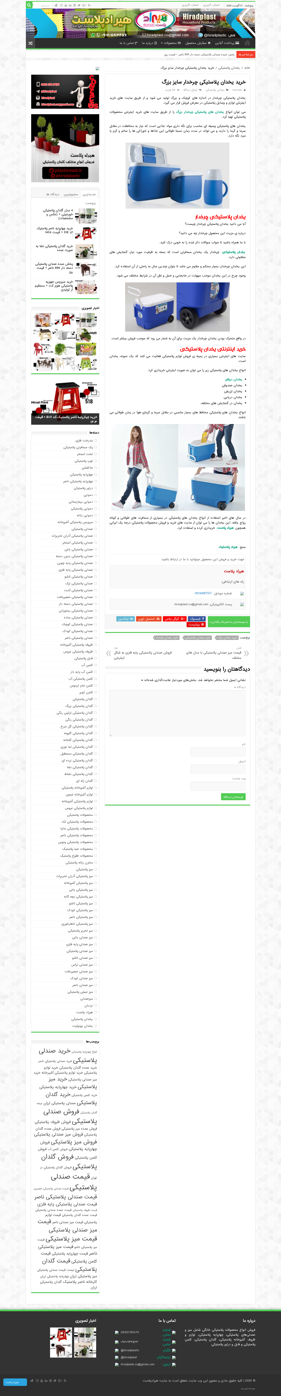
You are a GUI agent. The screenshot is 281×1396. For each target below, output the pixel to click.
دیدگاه (240, 687)
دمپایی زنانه (85, 515)
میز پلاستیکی (84, 869)
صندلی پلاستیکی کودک (78, 631)
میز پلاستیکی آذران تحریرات (74, 876)
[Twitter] (79, 5)
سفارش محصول (196, 43)
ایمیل (242, 761)
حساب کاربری (211, 5)
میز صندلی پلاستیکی (80, 951)
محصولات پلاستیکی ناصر (76, 835)
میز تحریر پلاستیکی (80, 930)
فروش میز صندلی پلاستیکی (58, 1134)
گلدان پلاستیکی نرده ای (77, 760)
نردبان (89, 1005)
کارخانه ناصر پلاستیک (80, 1282)
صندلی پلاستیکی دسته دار (76, 603)
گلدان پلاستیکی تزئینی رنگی (75, 712)
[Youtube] (66, 5)
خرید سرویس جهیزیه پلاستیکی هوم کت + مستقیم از (204, 54)
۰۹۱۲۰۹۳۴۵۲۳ (129, 1342)
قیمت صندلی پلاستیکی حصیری (51, 1189)
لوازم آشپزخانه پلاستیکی (77, 787)
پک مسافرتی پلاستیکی (78, 447)
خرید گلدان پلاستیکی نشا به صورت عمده (54, 248)
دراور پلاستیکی (83, 488)
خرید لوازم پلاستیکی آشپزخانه (62, 1072)
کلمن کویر (86, 692)
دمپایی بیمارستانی (81, 501)
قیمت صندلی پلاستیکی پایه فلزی (67, 1204)
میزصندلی (86, 998)
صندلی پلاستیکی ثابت (78, 590)
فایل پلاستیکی (83, 658)
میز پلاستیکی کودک (80, 910)
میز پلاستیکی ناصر (81, 917)
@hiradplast (129, 1357)
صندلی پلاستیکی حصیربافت (75, 597)
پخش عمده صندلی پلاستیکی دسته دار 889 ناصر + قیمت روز (54, 268)
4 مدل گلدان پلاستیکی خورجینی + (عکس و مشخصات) (58, 214)
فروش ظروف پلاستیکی (53, 1122)
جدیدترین (89, 194)
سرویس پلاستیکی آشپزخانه (75, 522)
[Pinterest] (74, 5)
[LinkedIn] (70, 5)
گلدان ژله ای (84, 780)
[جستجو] (29, 5)
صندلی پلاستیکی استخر (78, 542)
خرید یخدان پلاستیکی (198, 638)
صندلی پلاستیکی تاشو (79, 576)
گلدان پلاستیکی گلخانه (78, 740)
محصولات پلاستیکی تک (77, 821)
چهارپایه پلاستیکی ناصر (78, 481)
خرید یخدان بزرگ (227, 638)
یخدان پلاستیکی (229, 67)
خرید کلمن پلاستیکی (84, 1095)
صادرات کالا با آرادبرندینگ (248, 1389)
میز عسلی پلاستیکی (80, 992)
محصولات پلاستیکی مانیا (76, 828)
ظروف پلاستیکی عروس (78, 651)
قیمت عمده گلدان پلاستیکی (79, 1215)
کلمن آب (87, 665)
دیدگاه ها (52, 194)
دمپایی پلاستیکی (82, 508)
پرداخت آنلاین (224, 43)
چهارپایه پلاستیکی (81, 474)
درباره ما (147, 43)
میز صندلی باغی (82, 937)
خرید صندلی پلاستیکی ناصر (55, 1061)
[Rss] (89, 5)
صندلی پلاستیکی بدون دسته (74, 556)
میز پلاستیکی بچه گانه (78, 896)
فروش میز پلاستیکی (74, 1142)
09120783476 (130, 1332)
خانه (247, 42)
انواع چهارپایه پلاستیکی (84, 1052)
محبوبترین (71, 194)
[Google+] (84, 5)
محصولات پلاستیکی (80, 815)
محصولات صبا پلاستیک (77, 849)
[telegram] (56, 5)
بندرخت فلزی (84, 440)
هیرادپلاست (151, 1380)
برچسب (90, 203)
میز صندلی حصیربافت (79, 971)
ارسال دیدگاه (190, 90)
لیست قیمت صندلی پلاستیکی (55, 1270)
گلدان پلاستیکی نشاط (78, 774)
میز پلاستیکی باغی (81, 889)
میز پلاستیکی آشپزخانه (78, 883)
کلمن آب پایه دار (81, 672)
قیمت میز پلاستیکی (71, 1239)
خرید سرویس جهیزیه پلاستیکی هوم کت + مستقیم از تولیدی (54, 285)
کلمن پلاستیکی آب (80, 678)
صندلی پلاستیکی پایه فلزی (76, 569)
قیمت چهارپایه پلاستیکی (70, 1253)
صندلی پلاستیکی (82, 529)
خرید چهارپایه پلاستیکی (58, 1087)
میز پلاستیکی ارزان (83, 1276)
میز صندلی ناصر (82, 985)
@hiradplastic (130, 1350)
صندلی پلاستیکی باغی (79, 549)
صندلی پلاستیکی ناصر (79, 638)
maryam (237, 90)
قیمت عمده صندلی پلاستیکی (53, 1210)
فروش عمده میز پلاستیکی (79, 1128)
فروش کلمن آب (58, 1149)
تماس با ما (127, 43)
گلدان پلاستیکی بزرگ (79, 706)
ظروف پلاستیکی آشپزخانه (76, 644)
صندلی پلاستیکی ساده (78, 617)
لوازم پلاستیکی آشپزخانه (77, 801)
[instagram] (61, 5)
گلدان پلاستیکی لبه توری (77, 746)
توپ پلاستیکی (84, 461)
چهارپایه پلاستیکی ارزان (54, 1276)
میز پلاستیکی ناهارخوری (77, 923)
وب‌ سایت (239, 778)
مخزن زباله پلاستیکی (79, 862)
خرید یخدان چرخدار (167, 638)
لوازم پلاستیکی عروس (79, 808)
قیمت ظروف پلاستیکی (85, 1210)
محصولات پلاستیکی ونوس (75, 842)
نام (244, 744)
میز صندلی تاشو (82, 957)
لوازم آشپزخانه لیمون (79, 794)
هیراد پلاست (84, 1012)
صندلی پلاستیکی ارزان (59, 1103)
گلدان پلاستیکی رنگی (79, 719)
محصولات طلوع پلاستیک (76, 855)
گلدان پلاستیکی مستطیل (77, 753)
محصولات (170, 43)
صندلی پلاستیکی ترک (79, 583)
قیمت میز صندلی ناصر (67, 1222)
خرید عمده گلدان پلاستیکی (78, 1067)
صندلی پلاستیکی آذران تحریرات (72, 535)
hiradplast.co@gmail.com (138, 1364)
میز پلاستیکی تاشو (81, 903)
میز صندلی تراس (82, 964)
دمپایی (88, 495)
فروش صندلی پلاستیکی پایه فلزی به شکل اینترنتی (143, 653)
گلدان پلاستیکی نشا (80, 767)
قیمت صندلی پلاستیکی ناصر (65, 1197)
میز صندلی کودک (81, 978)
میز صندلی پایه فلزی (79, 944)
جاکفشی (87, 467)
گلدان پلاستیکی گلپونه (78, 733)
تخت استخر (85, 454)
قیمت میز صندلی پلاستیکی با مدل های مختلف (213, 653)
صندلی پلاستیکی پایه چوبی (75, 563)
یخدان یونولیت (82, 1026)
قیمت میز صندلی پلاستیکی (67, 1225)
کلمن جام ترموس (81, 685)
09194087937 (203, 593)
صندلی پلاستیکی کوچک (77, 624)
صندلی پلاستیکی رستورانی (76, 610)
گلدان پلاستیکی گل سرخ (77, 726)
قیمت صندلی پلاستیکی (74, 1182)
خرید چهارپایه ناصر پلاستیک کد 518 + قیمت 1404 (55, 230)
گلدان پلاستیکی (83, 699)
